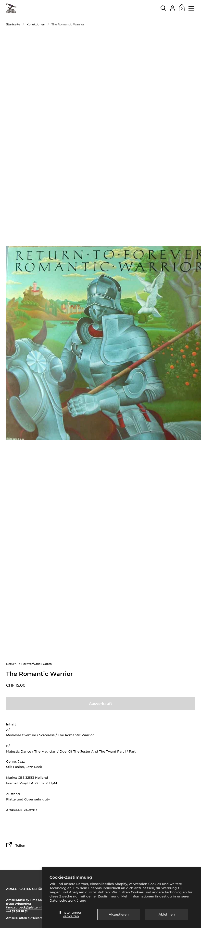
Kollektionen (35, 24)
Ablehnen (167, 914)
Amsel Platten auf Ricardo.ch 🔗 (29, 918)
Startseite (13, 24)
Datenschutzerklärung (68, 900)
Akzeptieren (119, 914)
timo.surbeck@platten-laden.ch (29, 907)
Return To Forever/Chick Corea (29, 664)
